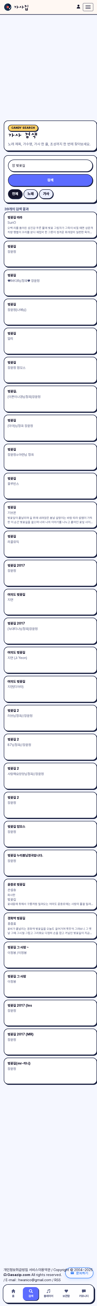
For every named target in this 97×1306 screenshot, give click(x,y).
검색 (50, 180)
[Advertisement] (48, 67)
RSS (57, 1280)
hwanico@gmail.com (34, 1280)
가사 (46, 194)
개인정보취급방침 (16, 1270)
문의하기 (82, 1273)
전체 (15, 194)
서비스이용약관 (39, 1270)
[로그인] (78, 6)
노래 (31, 194)
